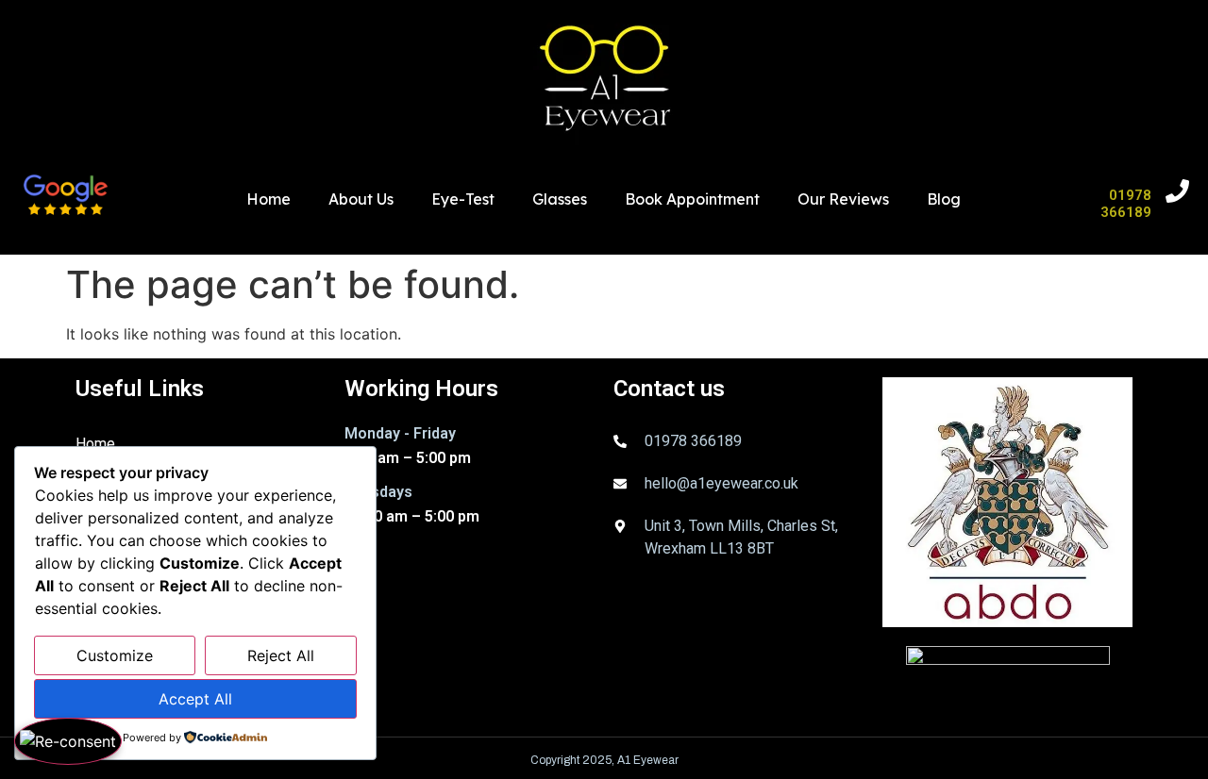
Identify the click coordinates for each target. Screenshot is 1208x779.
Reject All (280, 655)
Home (268, 199)
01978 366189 (1125, 204)
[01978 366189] (1177, 191)
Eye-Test (463, 199)
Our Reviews (843, 199)
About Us (361, 199)
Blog (944, 199)
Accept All (195, 698)
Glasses (559, 199)
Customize (114, 655)
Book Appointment (692, 199)
